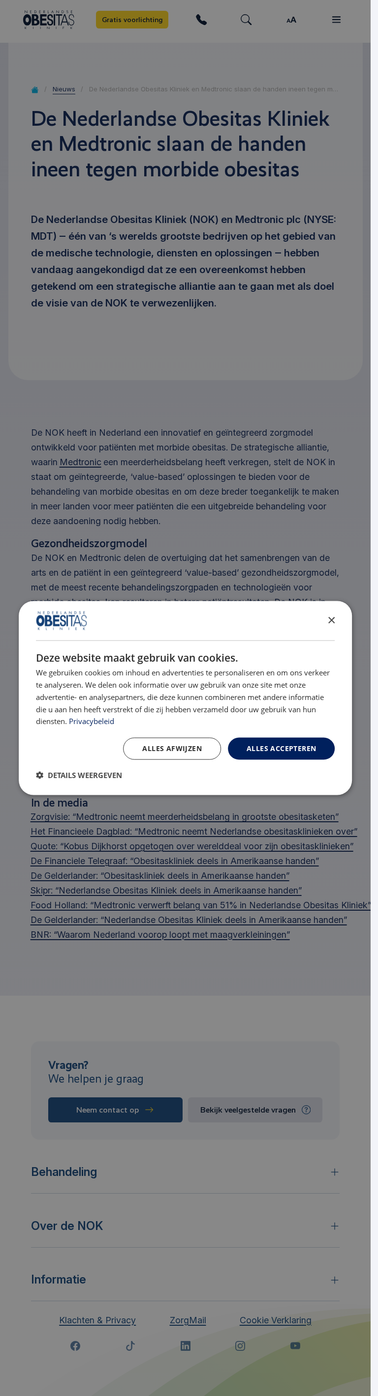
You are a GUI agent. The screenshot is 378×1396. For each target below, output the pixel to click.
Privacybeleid (91, 721)
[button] (79, 774)
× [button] (331, 620)
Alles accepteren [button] (281, 748)
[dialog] (185, 698)
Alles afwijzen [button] (172, 748)
